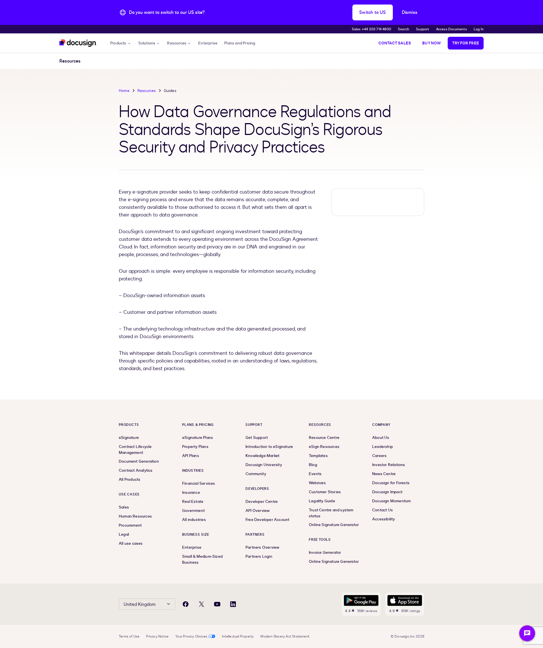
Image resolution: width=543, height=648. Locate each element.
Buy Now (431, 43)
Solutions (147, 43)
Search (403, 29)
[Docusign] (78, 43)
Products (118, 43)
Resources (176, 43)
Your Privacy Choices (191, 636)
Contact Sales (394, 43)
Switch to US (372, 12)
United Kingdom (140, 604)
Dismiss (409, 12)
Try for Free (465, 43)
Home (124, 90)
